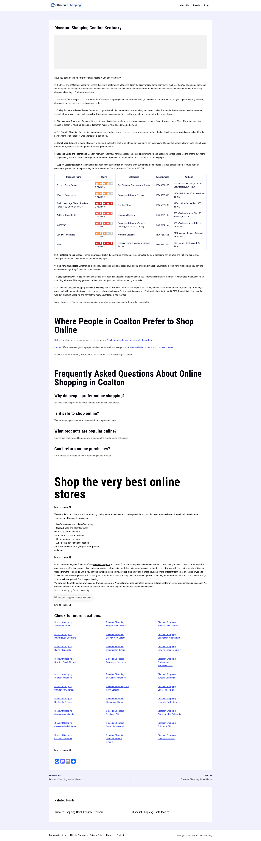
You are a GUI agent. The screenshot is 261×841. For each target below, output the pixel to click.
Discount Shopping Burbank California (167, 676)
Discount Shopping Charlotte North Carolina (169, 700)
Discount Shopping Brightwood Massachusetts (167, 662)
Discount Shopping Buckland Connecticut (116, 676)
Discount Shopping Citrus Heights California (169, 713)
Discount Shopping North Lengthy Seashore (78, 812)
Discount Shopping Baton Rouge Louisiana (65, 636)
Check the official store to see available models (129, 340)
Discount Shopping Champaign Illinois (115, 700)
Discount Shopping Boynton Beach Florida (65, 661)
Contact (120, 835)
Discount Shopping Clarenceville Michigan (65, 725)
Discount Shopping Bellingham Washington (169, 636)
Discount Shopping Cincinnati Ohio (115, 713)
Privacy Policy (97, 835)
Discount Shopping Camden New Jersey (64, 688)
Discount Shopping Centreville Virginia (63, 700)
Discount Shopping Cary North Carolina (117, 688)
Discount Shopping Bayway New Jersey (115, 636)
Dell (56, 340)
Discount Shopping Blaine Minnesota (63, 648)
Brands (196, 5)
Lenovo (57, 347)
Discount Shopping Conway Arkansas (167, 737)
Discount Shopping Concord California (63, 737)
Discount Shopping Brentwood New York (116, 661)
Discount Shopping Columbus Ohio (167, 725)
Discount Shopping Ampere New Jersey (116, 624)
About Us (184, 5)
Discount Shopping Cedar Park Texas (167, 688)
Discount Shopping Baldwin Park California (169, 624)
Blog (206, 5)
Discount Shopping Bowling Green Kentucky (169, 648)
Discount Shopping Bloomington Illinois (115, 648)
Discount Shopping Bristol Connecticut (63, 676)
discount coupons (101, 564)
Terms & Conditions (58, 835)
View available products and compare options (151, 347)
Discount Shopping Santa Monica (150, 812)
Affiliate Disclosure (79, 835)
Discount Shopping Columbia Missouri (115, 725)
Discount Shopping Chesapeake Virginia (64, 713)
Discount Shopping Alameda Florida (63, 624)
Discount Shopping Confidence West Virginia (115, 738)
